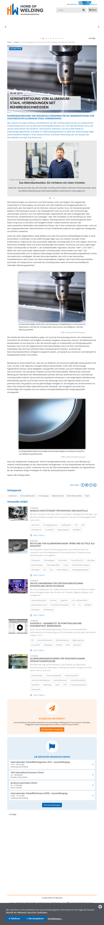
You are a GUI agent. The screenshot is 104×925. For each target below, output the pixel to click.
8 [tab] (58, 38)
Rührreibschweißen (74, 496)
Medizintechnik (58, 496)
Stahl (87, 496)
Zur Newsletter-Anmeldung (52, 729)
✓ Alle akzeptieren (35, 918)
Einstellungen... (55, 918)
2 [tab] (43, 38)
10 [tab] (63, 38)
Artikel (16, 42)
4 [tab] (48, 38)
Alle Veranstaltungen (52, 805)
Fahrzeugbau (43, 496)
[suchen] (84, 10)
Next (98, 27)
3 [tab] (45, 38)
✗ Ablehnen (14, 918)
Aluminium (12, 496)
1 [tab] (40, 38)
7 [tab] (56, 38)
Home (9, 42)
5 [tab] (50, 38)
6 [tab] (53, 38)
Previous (5, 27)
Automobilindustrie (27, 496)
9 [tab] (61, 38)
